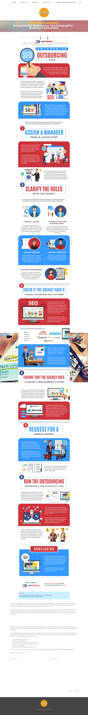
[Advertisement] (33, 623)
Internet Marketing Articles (65, 2)
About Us (24, 2)
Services (35, 2)
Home (14, 2)
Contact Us (47, 2)
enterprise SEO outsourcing (31, 636)
